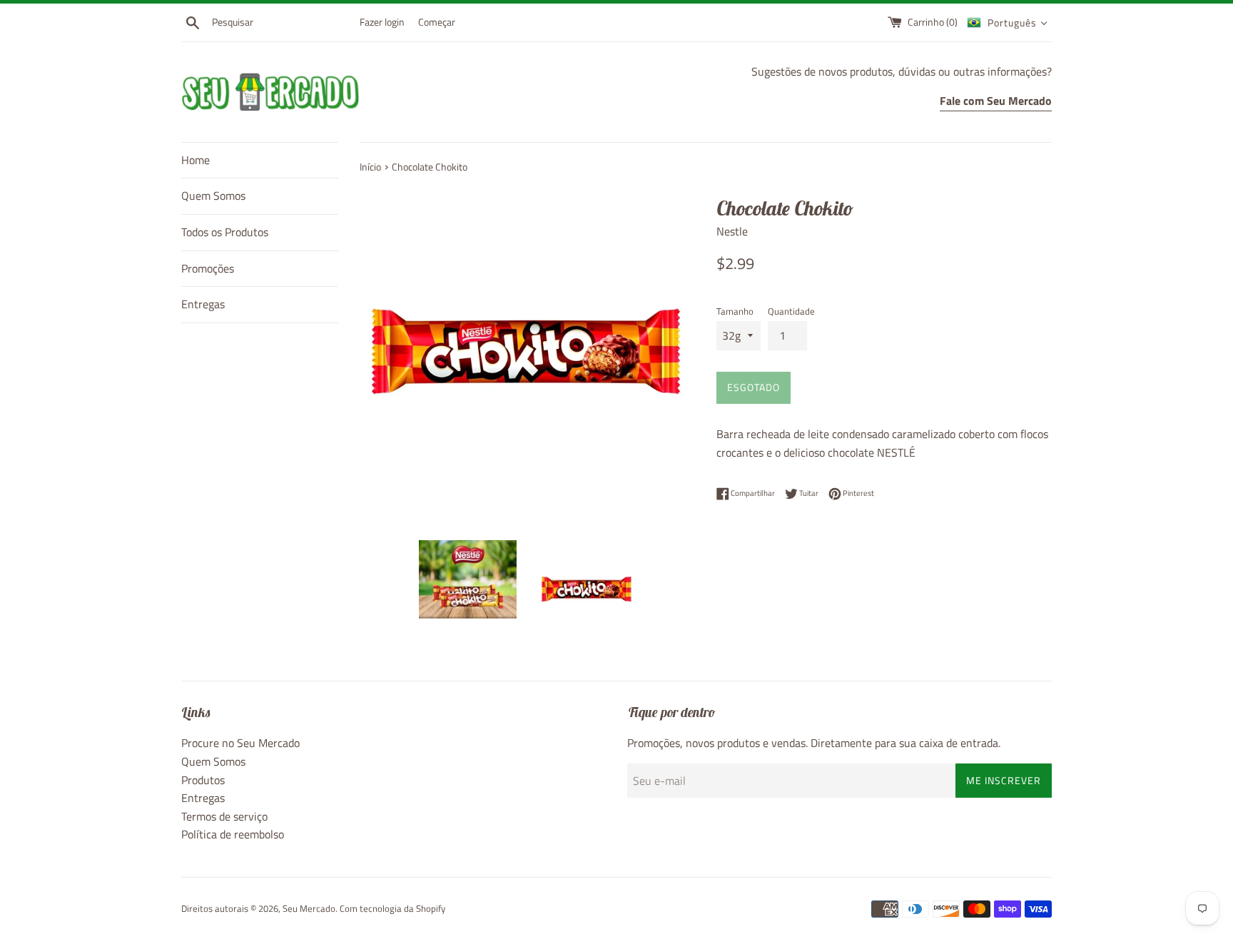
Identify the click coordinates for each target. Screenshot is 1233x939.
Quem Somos (213, 195)
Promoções (207, 268)
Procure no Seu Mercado (240, 742)
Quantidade (791, 311)
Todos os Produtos (224, 231)
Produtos (203, 779)
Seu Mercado (309, 908)
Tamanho (735, 311)
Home (195, 159)
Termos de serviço (224, 816)
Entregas (203, 304)
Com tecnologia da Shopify (392, 908)
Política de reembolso (232, 834)
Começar (436, 22)
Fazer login (382, 22)
